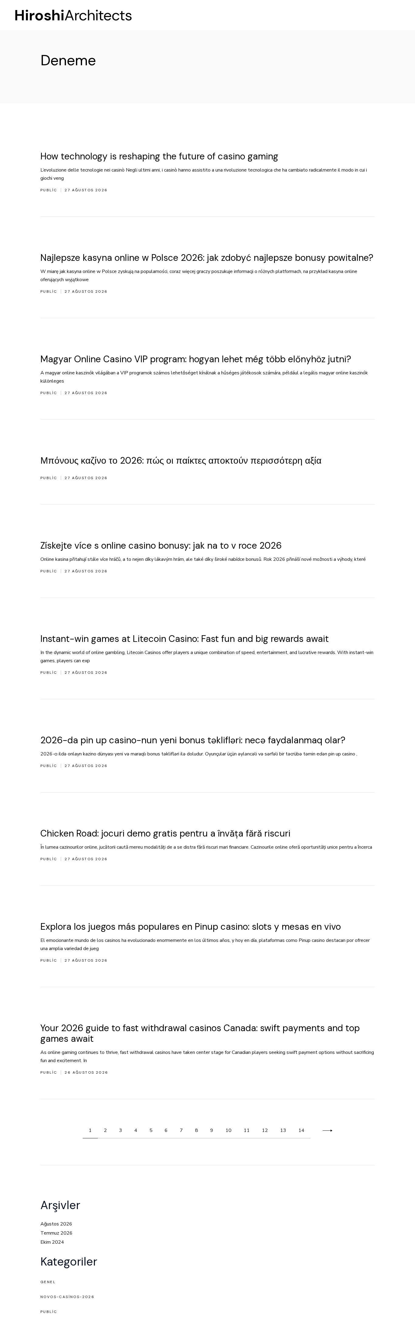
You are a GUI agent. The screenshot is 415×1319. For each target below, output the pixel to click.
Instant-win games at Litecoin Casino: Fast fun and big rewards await (184, 639)
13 (283, 1130)
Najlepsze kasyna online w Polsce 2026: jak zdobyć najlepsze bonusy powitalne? (206, 258)
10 (228, 1130)
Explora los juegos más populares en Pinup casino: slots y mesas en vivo (190, 926)
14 (301, 1130)
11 (247, 1130)
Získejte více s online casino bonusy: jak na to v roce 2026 (161, 545)
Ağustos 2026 (56, 1224)
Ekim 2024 (52, 1242)
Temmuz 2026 (56, 1233)
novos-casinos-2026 (67, 1296)
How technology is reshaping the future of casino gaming (159, 156)
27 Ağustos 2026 (86, 190)
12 (265, 1130)
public (48, 190)
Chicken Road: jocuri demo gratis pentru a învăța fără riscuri (165, 833)
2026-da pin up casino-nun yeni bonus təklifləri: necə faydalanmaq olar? (192, 740)
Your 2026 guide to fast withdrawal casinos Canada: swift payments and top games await (200, 1033)
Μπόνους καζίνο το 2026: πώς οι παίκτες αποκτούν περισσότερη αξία (180, 460)
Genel (48, 1282)
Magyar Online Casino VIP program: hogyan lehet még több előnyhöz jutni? (195, 359)
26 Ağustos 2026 (86, 1072)
